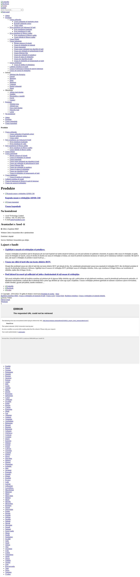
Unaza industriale (16, 41)
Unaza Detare (14, 39)
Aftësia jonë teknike (16, 92)
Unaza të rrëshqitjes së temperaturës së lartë (29, 61)
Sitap (57, 294)
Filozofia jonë (14, 110)
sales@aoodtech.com (17, 220)
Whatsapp (4, 302)
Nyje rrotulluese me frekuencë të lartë (22, 27)
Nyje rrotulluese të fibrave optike (21, 33)
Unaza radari (18, 25)
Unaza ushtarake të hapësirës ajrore (26, 21)
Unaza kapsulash (20, 47)
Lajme (12, 112)
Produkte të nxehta (47, 294)
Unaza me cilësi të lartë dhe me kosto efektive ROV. (28, 262)
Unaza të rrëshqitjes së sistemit (24, 45)
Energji (12, 76)
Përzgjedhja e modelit (17, 96)
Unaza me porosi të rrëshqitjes (20, 71)
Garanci (12, 100)
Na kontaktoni (10, 114)
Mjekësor (13, 82)
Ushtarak (13, 84)
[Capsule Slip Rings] (12, 202)
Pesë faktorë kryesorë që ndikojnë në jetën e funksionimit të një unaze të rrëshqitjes (42, 274)
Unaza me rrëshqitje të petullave (25, 55)
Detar (11, 80)
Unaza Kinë (60, 296)
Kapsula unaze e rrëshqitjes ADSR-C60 (22, 198)
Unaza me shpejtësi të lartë (23, 59)
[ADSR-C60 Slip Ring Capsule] (19, 194)
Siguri (12, 88)
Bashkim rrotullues (71, 296)
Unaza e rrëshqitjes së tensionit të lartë (32, 296)
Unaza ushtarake (15, 19)
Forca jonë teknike (16, 108)
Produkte (8, 18)
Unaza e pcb (50, 296)
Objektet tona (14, 104)
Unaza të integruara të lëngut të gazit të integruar (26, 69)
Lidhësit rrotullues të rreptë (19, 67)
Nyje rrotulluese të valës (22, 31)
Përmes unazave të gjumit (23, 43)
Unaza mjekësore (16, 63)
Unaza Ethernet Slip (21, 53)
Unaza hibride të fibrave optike (24, 37)
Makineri (13, 78)
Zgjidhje (12, 94)
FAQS (12, 98)
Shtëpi (7, 16)
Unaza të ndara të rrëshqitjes (23, 57)
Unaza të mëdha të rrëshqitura (24, 65)
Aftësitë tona (14, 106)
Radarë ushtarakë (16, 86)
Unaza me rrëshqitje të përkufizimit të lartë (28, 51)
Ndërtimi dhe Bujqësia (17, 74)
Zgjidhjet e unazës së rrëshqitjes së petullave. (25, 249)
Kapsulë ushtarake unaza (22, 23)
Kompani (8, 102)
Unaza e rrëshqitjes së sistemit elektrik (92, 296)
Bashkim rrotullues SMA (9, 296)
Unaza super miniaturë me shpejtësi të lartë (28, 49)
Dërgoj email (5, 300)
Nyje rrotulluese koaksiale (23, 29)
